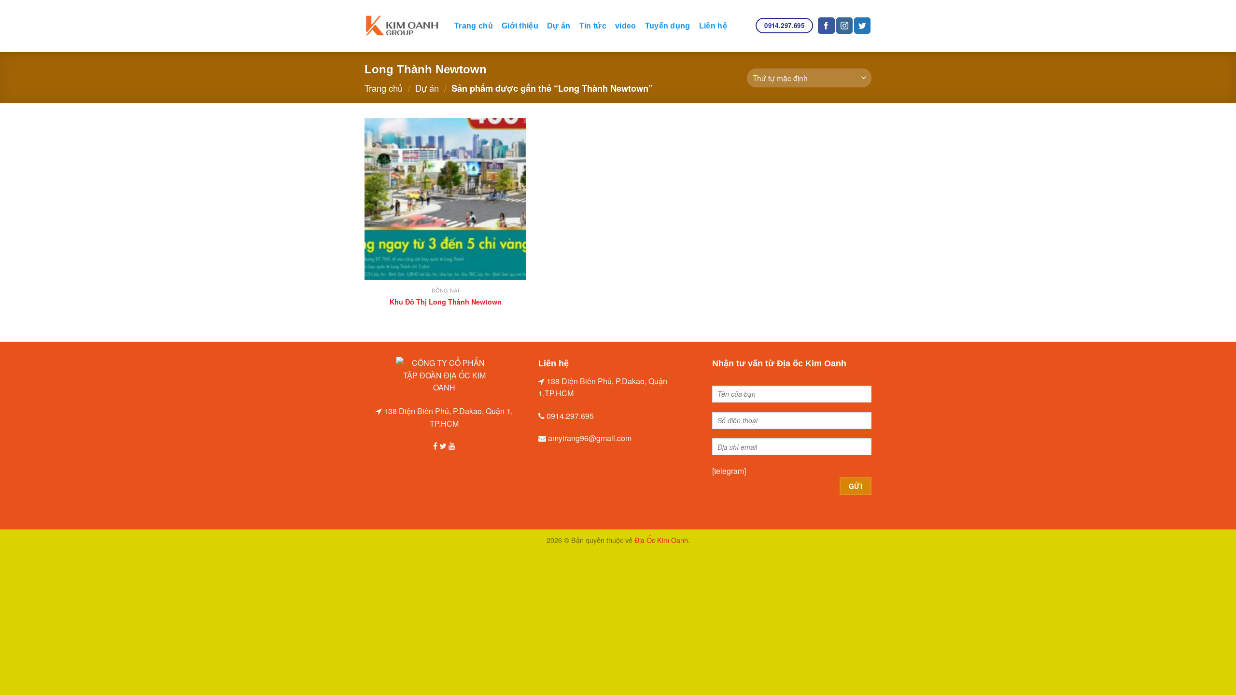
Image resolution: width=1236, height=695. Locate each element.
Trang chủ (473, 26)
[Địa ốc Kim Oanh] (402, 26)
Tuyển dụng (667, 26)
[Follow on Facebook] (826, 25)
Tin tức (592, 26)
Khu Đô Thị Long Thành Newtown (446, 301)
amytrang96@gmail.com (590, 438)
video (625, 26)
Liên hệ (713, 26)
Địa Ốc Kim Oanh (661, 540)
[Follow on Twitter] (862, 25)
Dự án (559, 26)
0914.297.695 (570, 415)
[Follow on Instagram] (844, 25)
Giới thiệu (520, 26)
